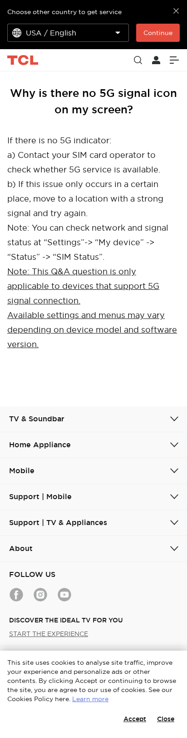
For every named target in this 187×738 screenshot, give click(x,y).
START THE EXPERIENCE (48, 634)
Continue (157, 33)
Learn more (90, 699)
